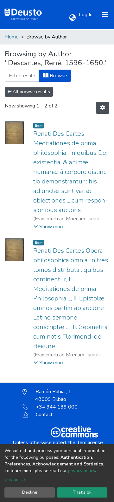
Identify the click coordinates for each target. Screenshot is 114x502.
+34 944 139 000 (57, 406)
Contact (44, 414)
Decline (29, 492)
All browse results (30, 92)
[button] (72, 18)
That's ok (82, 492)
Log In (86, 14)
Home (12, 36)
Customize (14, 480)
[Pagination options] (102, 108)
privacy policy (81, 471)
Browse (57, 75)
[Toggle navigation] (105, 14)
